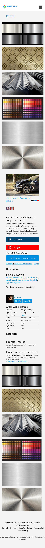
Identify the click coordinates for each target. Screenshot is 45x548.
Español (22, 528)
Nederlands (22, 530)
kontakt (21, 523)
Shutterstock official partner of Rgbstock (13, 537)
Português (38, 528)
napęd (14, 280)
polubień (9, 201)
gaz (27, 277)
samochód (28, 280)
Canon (23, 315)
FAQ (8, 361)
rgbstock (12, 6)
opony (20, 280)
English (5, 528)
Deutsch (13, 528)
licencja (29, 523)
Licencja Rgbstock (16, 341)
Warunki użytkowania (19, 361)
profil (18, 301)
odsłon (13, 198)
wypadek (9, 282)
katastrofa (34, 277)
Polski (29, 528)
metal (8, 280)
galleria (27, 301)
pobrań (24, 198)
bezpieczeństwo (12, 277)
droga (22, 277)
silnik (35, 280)
